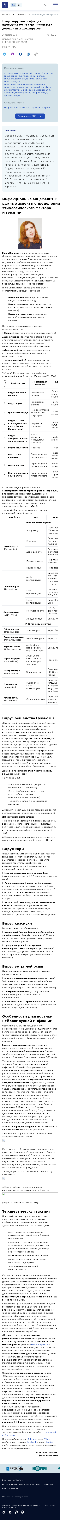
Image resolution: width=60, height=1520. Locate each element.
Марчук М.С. (9, 47)
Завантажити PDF (27, 116)
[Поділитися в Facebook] (20, 54)
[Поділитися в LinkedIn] (28, 54)
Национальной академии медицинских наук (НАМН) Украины (26, 183)
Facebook (31, 1442)
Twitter (49, 1442)
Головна (6, 14)
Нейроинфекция (40, 1344)
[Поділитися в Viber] (12, 54)
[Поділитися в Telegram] (4, 54)
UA (13, 5)
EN (19, 5)
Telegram (32, 1439)
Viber (47, 1439)
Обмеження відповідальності (15, 1497)
